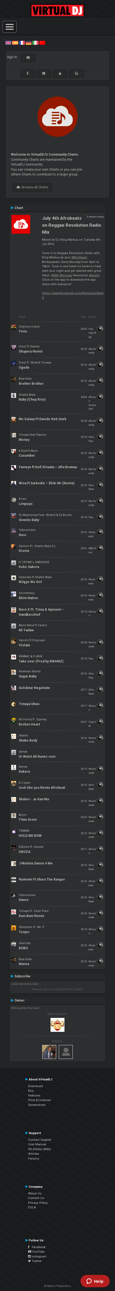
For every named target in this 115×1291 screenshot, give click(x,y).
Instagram (39, 1256)
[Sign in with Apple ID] (60, 73)
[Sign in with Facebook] (27, 73)
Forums (33, 1158)
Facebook (37, 1247)
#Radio (94, 275)
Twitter (36, 1261)
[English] (8, 43)
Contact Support (39, 1140)
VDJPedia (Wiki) (39, 1149)
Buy (31, 1090)
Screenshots (37, 1105)
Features (34, 1095)
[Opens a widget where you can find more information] (95, 1281)
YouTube (37, 1251)
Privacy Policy (38, 1203)
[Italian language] (35, 43)
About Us (34, 1193)
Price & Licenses (39, 1100)
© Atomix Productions (57, 1286)
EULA (32, 1207)
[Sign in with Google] (76, 73)
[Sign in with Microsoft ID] (43, 73)
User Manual (37, 1144)
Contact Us (36, 1198)
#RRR (55, 275)
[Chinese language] (42, 43)
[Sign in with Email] (28, 58)
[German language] (29, 43)
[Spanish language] (15, 43)
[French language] (22, 43)
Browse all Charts (34, 187)
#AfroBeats (79, 257)
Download (35, 1086)
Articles (33, 1154)
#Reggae (65, 275)
